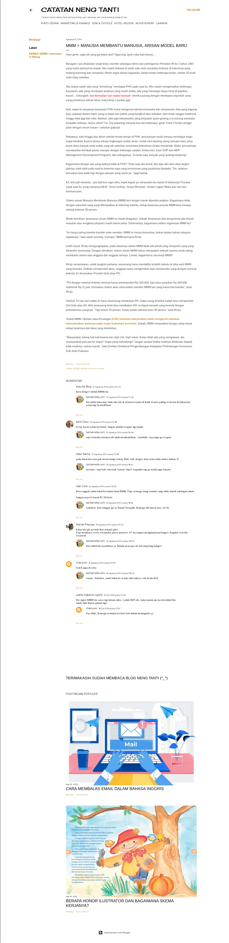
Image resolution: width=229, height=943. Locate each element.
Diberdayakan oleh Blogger (117, 932)
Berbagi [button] (34, 39)
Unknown (81, 562)
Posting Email (83, 364)
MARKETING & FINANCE (75, 23)
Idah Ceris (82, 486)
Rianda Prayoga (85, 524)
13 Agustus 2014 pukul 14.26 (119, 397)
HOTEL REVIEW (124, 23)
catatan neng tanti (80, 9)
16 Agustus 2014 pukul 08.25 (120, 541)
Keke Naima (83, 454)
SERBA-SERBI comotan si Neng (88, 368)
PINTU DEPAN (50, 23)
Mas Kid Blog (83, 386)
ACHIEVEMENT (145, 23)
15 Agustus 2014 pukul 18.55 (119, 503)
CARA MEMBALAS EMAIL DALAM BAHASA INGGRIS (115, 788)
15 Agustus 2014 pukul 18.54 (119, 464)
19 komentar (82, 794)
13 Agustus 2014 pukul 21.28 (105, 454)
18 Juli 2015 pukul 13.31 (109, 608)
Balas (79, 415)
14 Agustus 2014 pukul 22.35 (102, 486)
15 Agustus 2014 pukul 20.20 (110, 524)
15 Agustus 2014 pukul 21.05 (102, 563)
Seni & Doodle (102, 23)
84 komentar (82, 911)
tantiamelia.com (95, 397)
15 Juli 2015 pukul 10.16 (115, 595)
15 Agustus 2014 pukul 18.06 (120, 432)
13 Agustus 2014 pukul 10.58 (103, 422)
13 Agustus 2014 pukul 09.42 (107, 386)
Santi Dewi (82, 421)
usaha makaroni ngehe (89, 594)
